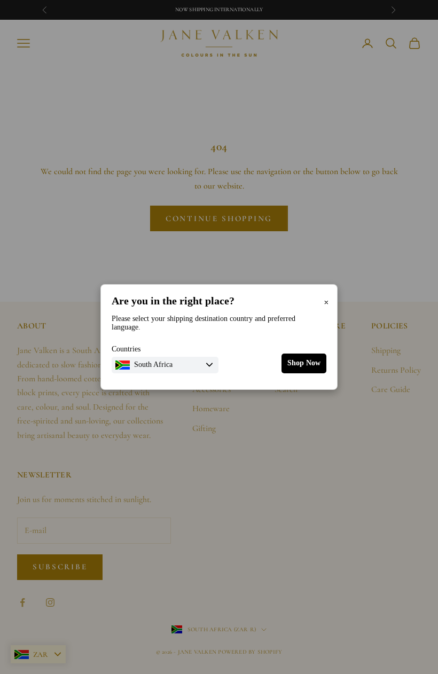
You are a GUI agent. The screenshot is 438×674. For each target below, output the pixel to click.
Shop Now (303, 363)
